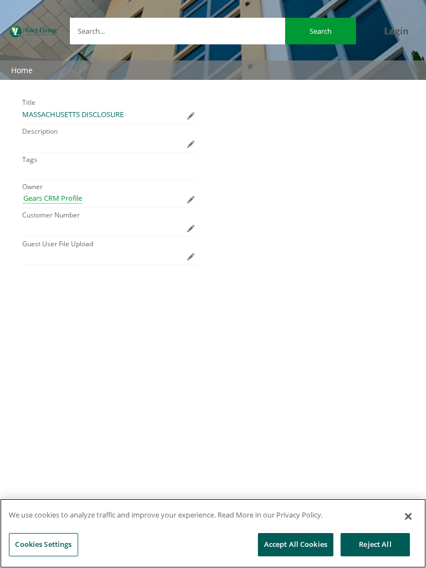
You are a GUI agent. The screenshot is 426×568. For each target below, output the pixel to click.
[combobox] (213, 31)
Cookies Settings (43, 544)
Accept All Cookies (295, 544)
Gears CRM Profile (52, 198)
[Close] (408, 516)
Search (321, 31)
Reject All (375, 544)
